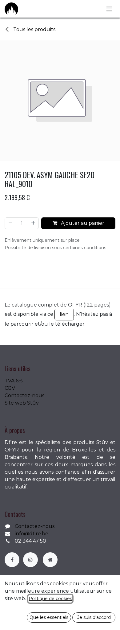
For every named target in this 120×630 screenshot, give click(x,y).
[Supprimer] (10, 223)
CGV (10, 388)
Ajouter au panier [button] (82, 223)
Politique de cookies (50, 598)
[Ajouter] (33, 223)
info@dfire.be (31, 534)
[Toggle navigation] (109, 8)
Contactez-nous (24, 395)
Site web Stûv (22, 403)
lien (64, 314)
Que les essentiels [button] (49, 617)
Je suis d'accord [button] (94, 617)
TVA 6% (14, 381)
